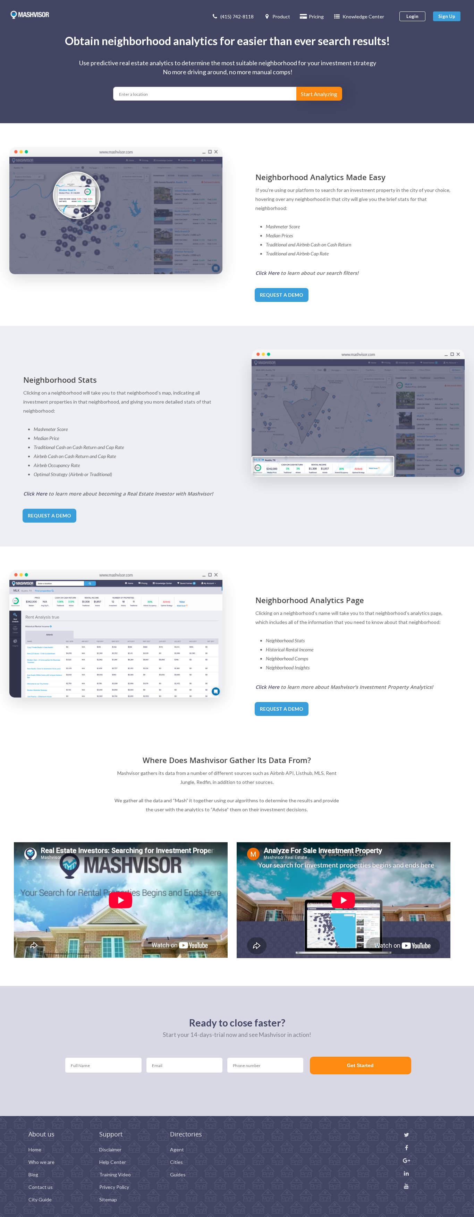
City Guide (40, 1199)
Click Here (267, 273)
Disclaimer (110, 1149)
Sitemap (108, 1199)
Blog (33, 1174)
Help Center (112, 1162)
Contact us (40, 1187)
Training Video (115, 1174)
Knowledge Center (363, 16)
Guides (178, 1174)
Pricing (316, 16)
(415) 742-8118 (237, 16)
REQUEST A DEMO (281, 295)
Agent (177, 1149)
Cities (176, 1162)
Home (34, 1149)
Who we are (41, 1162)
